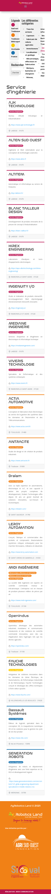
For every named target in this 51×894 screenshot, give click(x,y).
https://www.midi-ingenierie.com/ (23, 600)
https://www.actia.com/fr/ (21, 426)
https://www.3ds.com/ (19, 738)
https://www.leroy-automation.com (24, 552)
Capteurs (30, 35)
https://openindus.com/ (20, 646)
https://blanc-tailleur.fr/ (19, 231)
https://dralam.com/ (18, 509)
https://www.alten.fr (18, 159)
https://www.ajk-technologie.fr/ (23, 125)
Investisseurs (32, 48)
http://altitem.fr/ (17, 193)
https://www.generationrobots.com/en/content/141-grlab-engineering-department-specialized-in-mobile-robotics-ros (25, 784)
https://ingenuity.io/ (18, 308)
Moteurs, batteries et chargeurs (30, 71)
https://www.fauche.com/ (20, 695)
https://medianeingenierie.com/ (23, 345)
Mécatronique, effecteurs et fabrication (32, 62)
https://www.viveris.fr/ (19, 383)
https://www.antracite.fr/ (20, 460)
